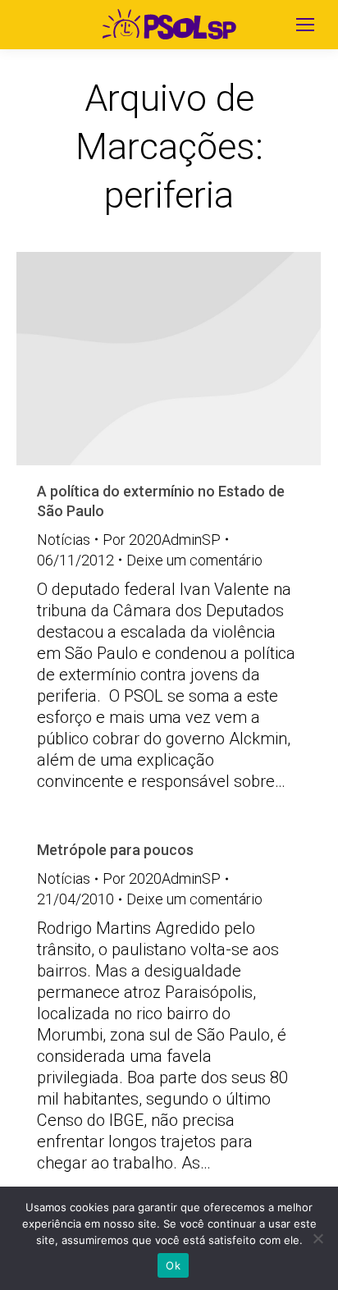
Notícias (63, 539)
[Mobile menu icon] (305, 24)
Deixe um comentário (194, 560)
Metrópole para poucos (115, 849)
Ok (173, 1265)
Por (162, 539)
